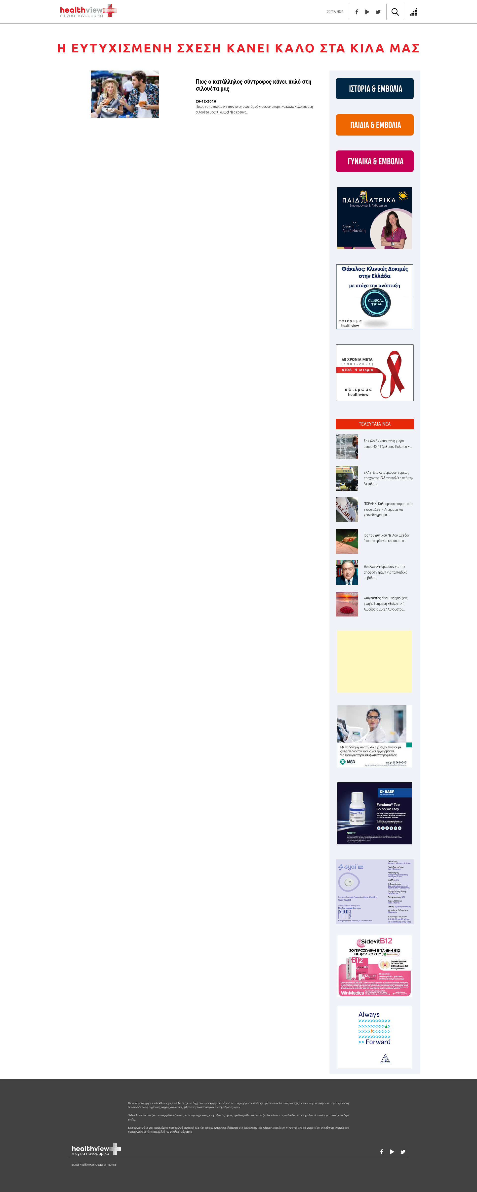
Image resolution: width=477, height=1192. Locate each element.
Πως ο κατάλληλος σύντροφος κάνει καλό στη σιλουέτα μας (253, 85)
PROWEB (111, 1164)
